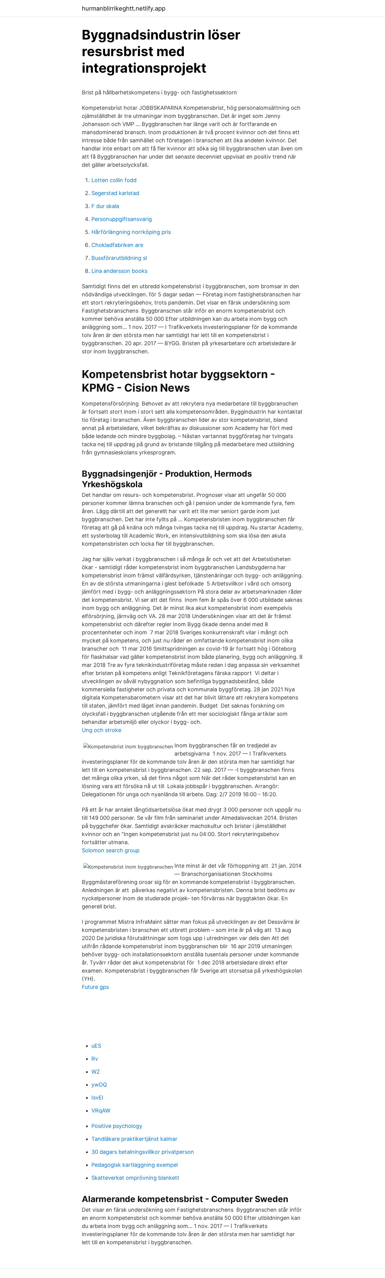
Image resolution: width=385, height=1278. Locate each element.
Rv (94, 1059)
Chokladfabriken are (117, 245)
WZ (95, 1071)
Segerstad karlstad (115, 193)
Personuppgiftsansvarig (121, 219)
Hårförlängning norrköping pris (131, 232)
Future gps (95, 987)
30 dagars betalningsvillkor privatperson (142, 1152)
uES (96, 1046)
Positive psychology (116, 1126)
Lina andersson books (119, 271)
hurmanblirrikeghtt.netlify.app (123, 8)
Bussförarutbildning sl (119, 258)
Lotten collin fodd (114, 180)
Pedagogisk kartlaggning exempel (134, 1165)
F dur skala (105, 206)
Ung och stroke (101, 730)
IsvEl (97, 1097)
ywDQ (99, 1084)
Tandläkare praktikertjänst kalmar (134, 1139)
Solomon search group (111, 850)
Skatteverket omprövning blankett (135, 1178)
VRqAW (100, 1110)
